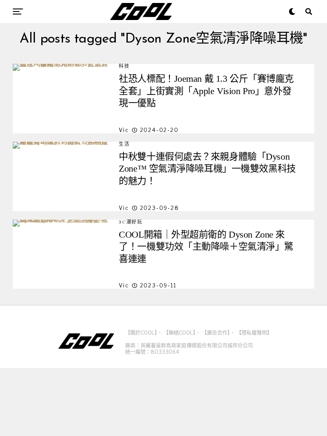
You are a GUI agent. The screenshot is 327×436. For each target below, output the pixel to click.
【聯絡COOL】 (179, 333)
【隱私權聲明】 (254, 333)
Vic (124, 130)
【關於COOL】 (141, 333)
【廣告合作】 (216, 333)
